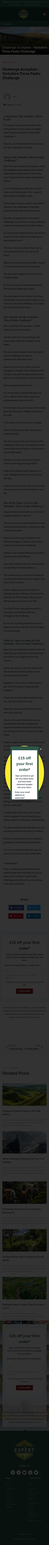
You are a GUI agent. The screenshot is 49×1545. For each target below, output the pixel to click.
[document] (24, 772)
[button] (41, 749)
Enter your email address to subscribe (22, 795)
